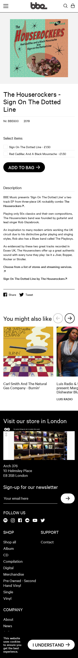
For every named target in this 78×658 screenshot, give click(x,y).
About (8, 619)
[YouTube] (35, 521)
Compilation (13, 561)
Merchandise (13, 574)
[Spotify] (5, 520)
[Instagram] (13, 520)
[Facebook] (20, 520)
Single (8, 591)
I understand (48, 645)
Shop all (9, 541)
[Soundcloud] (27, 520)
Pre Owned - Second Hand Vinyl (19, 583)
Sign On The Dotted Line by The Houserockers (34, 278)
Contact (47, 541)
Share (12, 294)
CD (5, 554)
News (7, 625)
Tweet (29, 294)
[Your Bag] (73, 6)
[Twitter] (43, 521)
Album (8, 548)
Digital (8, 567)
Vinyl (7, 598)
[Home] (39, 8)
